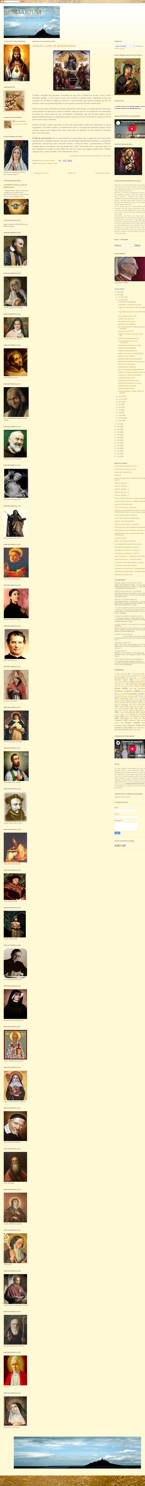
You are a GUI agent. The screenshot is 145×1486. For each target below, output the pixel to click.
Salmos (117, 723)
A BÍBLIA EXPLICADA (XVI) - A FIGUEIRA (128, 591)
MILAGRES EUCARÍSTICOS (124, 575)
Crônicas (127, 686)
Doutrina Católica (124, 691)
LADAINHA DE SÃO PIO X (123, 643)
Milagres (135, 708)
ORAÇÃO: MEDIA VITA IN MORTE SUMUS (128, 583)
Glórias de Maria (134, 700)
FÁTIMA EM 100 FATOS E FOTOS (125, 469)
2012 (118, 456)
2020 (118, 435)
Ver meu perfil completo (20, 124)
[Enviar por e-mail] (63, 161)
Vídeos (135, 730)
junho (120, 407)
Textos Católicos (136, 725)
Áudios (138, 678)
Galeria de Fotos (120, 700)
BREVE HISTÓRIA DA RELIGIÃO (125, 541)
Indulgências (125, 704)
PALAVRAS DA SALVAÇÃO (126, 321)
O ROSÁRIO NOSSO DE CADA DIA (126, 565)
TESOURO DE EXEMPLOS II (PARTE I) (127, 553)
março (120, 415)
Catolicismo (139, 682)
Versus (135, 728)
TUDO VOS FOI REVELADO (123, 504)
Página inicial (72, 173)
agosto (120, 402)
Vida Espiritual (122, 730)
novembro (121, 300)
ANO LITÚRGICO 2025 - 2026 (127, 316)
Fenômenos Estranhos (127, 696)
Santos (56, 163)
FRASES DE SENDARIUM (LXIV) (128, 338)
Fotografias (123, 698)
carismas (117, 682)
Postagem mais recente (41, 173)
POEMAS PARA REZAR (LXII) (127, 351)
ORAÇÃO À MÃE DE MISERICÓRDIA (130, 359)
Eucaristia (120, 694)
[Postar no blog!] (65, 161)
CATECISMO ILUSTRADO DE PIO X (126, 466)
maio (120, 410)
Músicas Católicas (128, 710)
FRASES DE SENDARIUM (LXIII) (128, 380)
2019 (118, 437)
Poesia (127, 716)
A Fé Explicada (135, 674)
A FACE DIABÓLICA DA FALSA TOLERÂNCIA (127, 342)
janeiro (120, 420)
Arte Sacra (129, 678)
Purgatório (118, 720)
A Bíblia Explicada (121, 674)
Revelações (132, 720)
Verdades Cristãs (121, 728)
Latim (121, 706)
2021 (118, 432)
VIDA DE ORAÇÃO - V (122, 495)
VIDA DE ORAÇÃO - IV (122, 492)
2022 (118, 429)
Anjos (131, 676)
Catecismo (126, 682)
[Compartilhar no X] (67, 161)
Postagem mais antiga (102, 173)
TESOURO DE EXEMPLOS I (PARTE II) (127, 550)
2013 (118, 454)
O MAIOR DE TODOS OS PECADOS (129, 375)
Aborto (125, 676)
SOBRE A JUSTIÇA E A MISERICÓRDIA (130, 353)
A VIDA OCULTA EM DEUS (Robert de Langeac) (129, 562)
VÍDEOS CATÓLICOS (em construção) (127, 524)
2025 (118, 295)
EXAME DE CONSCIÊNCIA (123, 472)
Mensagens (126, 708)
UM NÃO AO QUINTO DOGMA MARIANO (131, 370)
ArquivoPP (139, 676)
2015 (118, 448)
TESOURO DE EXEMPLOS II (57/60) (129, 345)
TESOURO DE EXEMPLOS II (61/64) (129, 305)
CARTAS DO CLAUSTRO (126, 331)
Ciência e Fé (121, 684)
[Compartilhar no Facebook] (69, 161)
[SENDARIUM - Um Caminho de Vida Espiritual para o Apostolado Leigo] (77, 1468)
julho (120, 404)
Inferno (135, 704)
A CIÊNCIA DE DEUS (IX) (126, 319)
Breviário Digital (121, 680)
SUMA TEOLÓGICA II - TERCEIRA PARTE (128, 559)
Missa (116, 710)
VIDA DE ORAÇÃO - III (122, 489)
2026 (118, 292)
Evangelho (132, 693)
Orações (50, 163)
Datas (117, 688)
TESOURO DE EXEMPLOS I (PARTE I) (127, 547)
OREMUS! (118, 475)
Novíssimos (130, 712)
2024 (118, 424)
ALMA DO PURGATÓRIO (126, 388)
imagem (134, 702)
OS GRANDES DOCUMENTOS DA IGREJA (128, 544)
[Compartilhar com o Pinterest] (71, 161)
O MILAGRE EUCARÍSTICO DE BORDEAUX (129, 659)
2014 (118, 451)
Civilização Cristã (135, 684)
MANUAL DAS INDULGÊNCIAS (124, 521)
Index (116, 704)
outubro (120, 396)
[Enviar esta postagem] (59, 160)
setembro (121, 399)
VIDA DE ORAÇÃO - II (122, 486)
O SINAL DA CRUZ (120, 538)
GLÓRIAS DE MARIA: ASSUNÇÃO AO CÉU (128, 616)
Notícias (121, 712)
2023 (118, 426)
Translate (122, 49)
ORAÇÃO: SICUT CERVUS (126, 356)
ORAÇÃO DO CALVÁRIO (122, 797)
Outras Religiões (120, 714)
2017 (118, 443)
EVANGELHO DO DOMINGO (127, 302)
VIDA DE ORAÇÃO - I (121, 483)
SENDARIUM (22, 12)
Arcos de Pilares (20, 121)
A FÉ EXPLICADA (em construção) (125, 507)
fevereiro (121, 418)
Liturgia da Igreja (134, 706)
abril (119, 412)
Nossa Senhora (42, 163)
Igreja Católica (120, 702)
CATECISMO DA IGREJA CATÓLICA (126, 515)
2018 (118, 440)
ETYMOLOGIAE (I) (120, 651)
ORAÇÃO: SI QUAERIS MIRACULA (126, 599)
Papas (117, 716)
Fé (115, 696)
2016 (118, 445)
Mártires (117, 708)
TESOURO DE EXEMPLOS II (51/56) (129, 383)
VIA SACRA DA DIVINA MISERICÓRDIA (127, 518)
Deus (131, 688)
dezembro (121, 297)
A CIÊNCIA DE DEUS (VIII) (126, 378)
